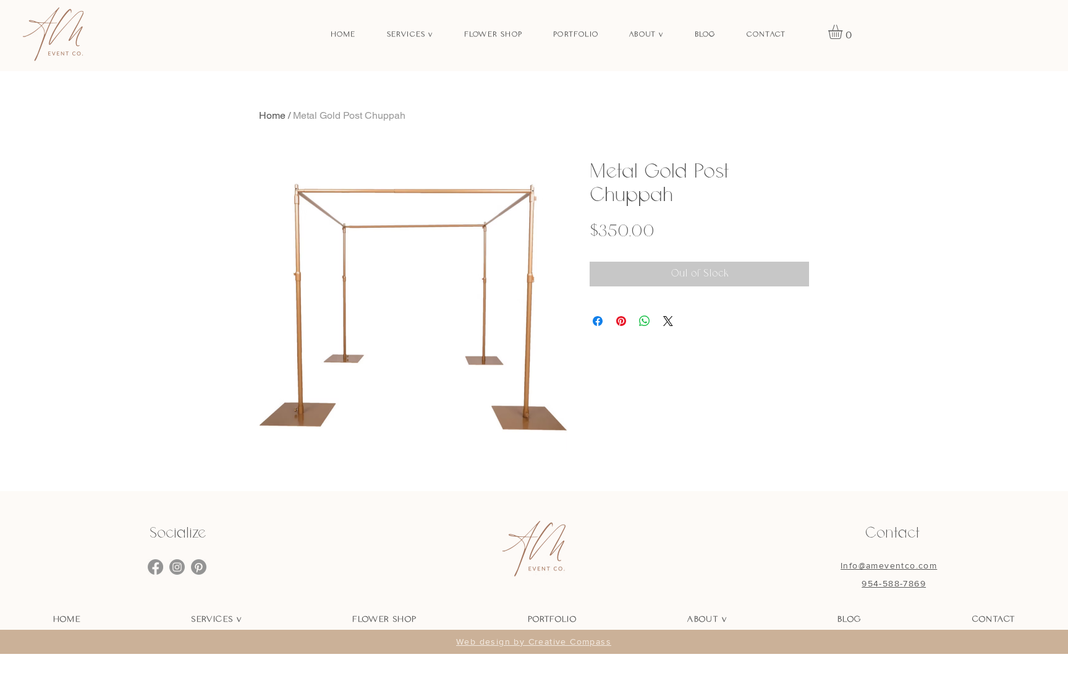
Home (272, 115)
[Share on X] (668, 321)
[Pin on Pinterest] (621, 321)
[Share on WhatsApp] (644, 321)
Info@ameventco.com (889, 565)
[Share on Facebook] (597, 321)
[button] (843, 32)
